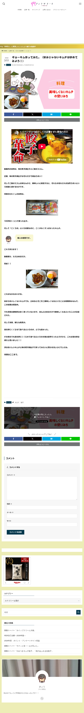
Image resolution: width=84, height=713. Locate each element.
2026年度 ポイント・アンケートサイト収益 (22, 640)
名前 (9, 504)
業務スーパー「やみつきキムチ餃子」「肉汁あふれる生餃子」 (28, 651)
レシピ (8, 65)
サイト (9, 521)
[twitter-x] (42, 698)
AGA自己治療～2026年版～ (15, 635)
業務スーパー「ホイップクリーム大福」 (20, 630)
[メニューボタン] (80, 4)
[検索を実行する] (78, 612)
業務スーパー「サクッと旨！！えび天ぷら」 (21, 646)
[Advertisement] (42, 28)
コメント (11, 475)
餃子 (22, 402)
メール (10, 512)
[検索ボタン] (4, 4)
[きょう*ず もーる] (42, 4)
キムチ (17, 402)
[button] (13, 114)
